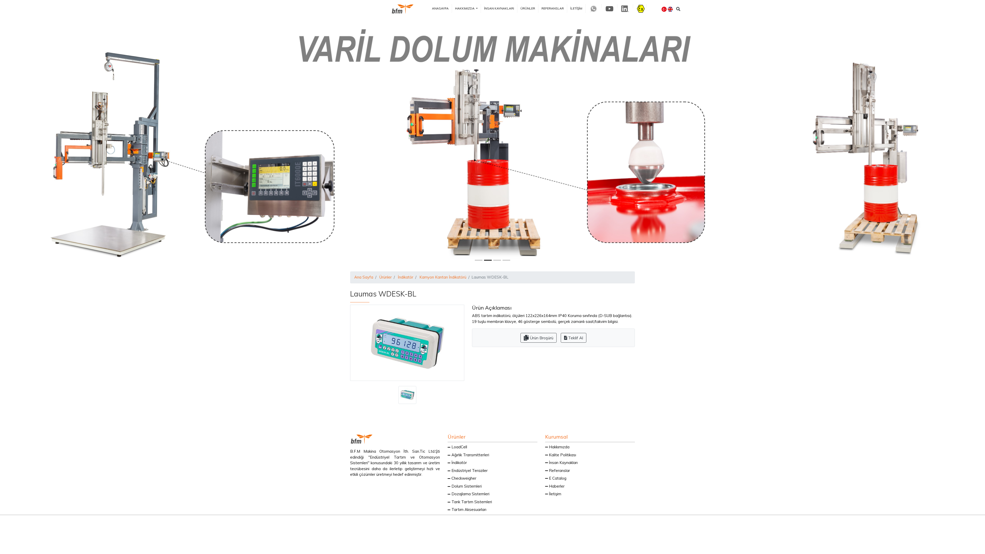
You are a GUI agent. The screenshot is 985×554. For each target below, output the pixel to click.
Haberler (556, 486)
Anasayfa (440, 8)
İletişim (576, 8)
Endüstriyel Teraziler (469, 470)
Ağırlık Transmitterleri (469, 454)
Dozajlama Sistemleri (469, 493)
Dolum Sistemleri (466, 486)
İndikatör (405, 277)
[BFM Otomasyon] (402, 9)
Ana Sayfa (363, 277)
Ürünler (527, 8)
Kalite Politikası (562, 454)
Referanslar (552, 8)
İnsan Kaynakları (499, 8)
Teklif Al (575, 337)
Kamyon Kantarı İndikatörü (442, 277)
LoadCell (458, 446)
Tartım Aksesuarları (468, 509)
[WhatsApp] (545, 522)
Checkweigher (463, 478)
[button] (74, 142)
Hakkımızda (465, 8)
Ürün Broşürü (541, 337)
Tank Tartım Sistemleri (471, 501)
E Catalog (557, 478)
